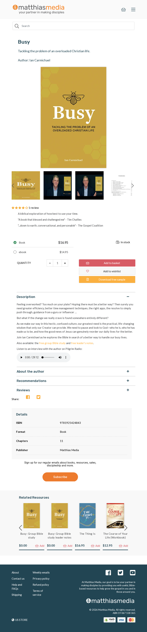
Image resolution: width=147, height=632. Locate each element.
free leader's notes (82, 343)
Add (41, 545)
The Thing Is (87, 533)
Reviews (23, 390)
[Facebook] (28, 397)
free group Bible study (52, 343)
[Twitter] (38, 397)
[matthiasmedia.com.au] (38, 8)
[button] (20, 207)
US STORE (21, 619)
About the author (30, 372)
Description (26, 297)
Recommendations (31, 381)
